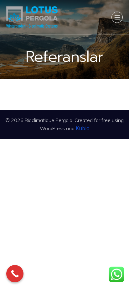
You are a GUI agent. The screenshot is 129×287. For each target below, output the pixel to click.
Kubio (83, 128)
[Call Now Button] (14, 273)
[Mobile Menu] (117, 17)
